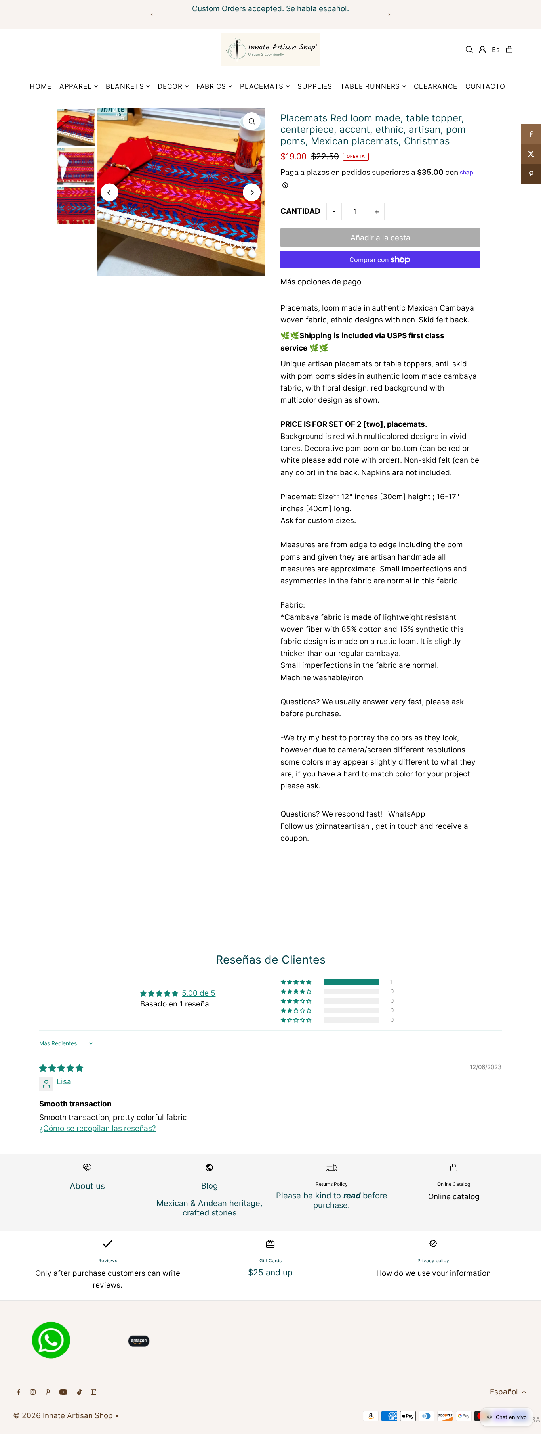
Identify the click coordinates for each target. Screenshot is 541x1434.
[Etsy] (93, 1392)
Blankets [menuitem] (125, 86)
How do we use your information (433, 1273)
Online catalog (454, 1196)
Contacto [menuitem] (485, 86)
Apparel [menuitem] (75, 86)
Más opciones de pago (320, 281)
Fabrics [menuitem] (211, 86)
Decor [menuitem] (170, 86)
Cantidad (300, 211)
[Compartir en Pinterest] (531, 174)
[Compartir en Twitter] (531, 154)
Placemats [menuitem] (262, 86)
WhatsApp (406, 814)
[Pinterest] (48, 1392)
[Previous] (152, 15)
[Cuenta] (482, 49)
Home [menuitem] (40, 86)
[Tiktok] (79, 1392)
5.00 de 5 (198, 993)
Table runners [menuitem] (370, 86)
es (496, 50)
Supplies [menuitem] (314, 86)
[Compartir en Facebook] (531, 134)
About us (87, 1186)
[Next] (389, 15)
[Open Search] (469, 49)
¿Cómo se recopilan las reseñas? (97, 1128)
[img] (61, 1068)
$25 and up (270, 1272)
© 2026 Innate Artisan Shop (63, 1415)
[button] (296, 982)
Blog (209, 1186)
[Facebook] (18, 1392)
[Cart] (509, 49)
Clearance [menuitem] (435, 86)
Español (504, 1391)
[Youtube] (63, 1392)
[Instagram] (33, 1392)
